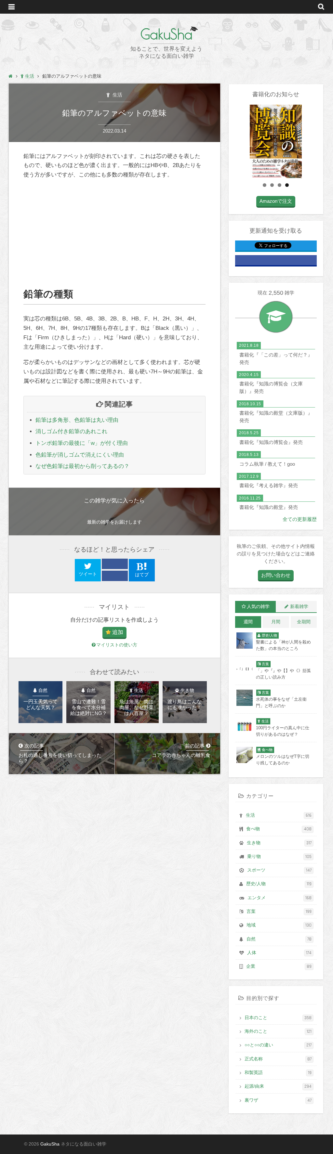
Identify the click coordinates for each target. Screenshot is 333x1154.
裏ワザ (278, 1100)
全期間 (304, 621)
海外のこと (278, 1031)
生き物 (279, 843)
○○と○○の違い (278, 1045)
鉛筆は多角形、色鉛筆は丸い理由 (76, 420)
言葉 (279, 911)
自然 (279, 939)
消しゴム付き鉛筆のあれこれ (71, 431)
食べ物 (279, 829)
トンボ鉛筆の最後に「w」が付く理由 (81, 443)
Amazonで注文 (276, 201)
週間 (248, 621)
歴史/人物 (279, 884)
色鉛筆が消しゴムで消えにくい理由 (79, 455)
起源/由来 (278, 1086)
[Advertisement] (114, 233)
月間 (275, 621)
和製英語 (278, 1073)
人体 (279, 953)
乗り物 (279, 857)
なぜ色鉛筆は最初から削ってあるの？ (82, 466)
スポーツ (279, 870)
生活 (116, 94)
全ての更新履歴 (300, 519)
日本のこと (278, 1018)
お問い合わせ (275, 575)
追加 (117, 632)
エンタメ (279, 898)
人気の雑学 (258, 606)
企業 (279, 966)
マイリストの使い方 (116, 644)
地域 (279, 925)
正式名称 (278, 1059)
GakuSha (166, 34)
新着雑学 (299, 606)
